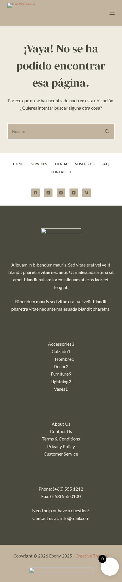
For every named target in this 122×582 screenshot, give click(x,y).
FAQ (105, 164)
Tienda (61, 164)
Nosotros (84, 164)
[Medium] (86, 192)
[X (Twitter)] (48, 192)
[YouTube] (74, 192)
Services (39, 164)
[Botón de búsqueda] (107, 131)
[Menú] (112, 12)
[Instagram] (61, 192)
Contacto (61, 172)
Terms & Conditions (61, 438)
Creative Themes (91, 555)
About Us (61, 424)
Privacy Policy (61, 446)
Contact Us (61, 431)
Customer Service (61, 453)
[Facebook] (35, 192)
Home (18, 164)
